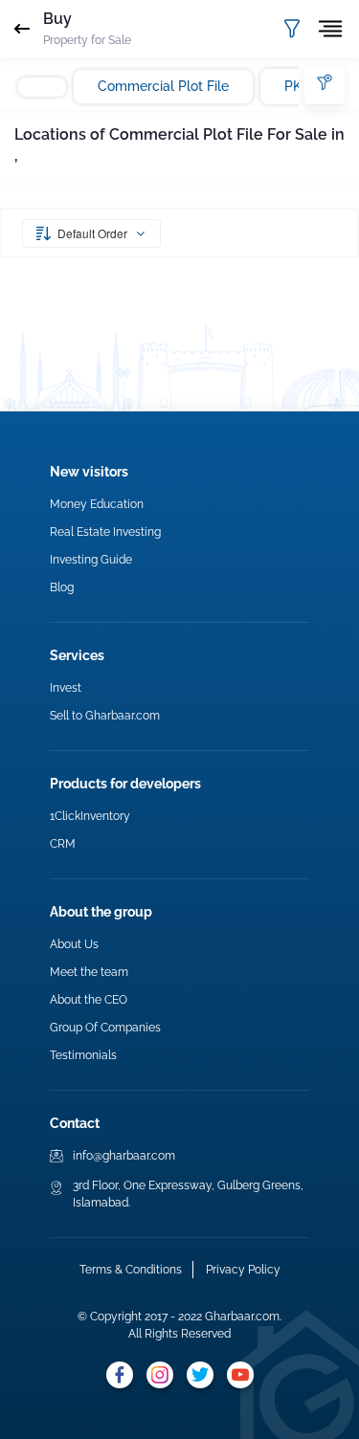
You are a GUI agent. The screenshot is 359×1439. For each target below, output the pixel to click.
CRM (63, 844)
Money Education (97, 504)
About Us (74, 944)
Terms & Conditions (130, 1269)
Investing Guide (91, 559)
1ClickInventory (90, 816)
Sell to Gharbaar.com (105, 715)
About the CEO (88, 1000)
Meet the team (89, 972)
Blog (62, 587)
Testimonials (83, 1055)
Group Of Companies (105, 1027)
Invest (65, 688)
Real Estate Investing (105, 532)
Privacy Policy (243, 1269)
